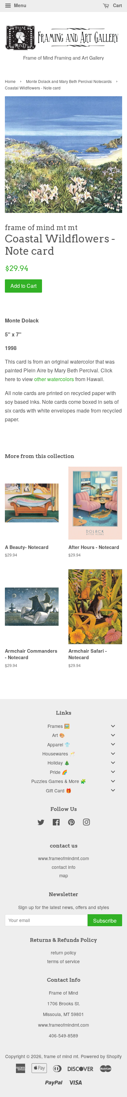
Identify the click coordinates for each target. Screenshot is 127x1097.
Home (10, 81)
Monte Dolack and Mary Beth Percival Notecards (69, 81)
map (63, 875)
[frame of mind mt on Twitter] (41, 823)
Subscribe (105, 920)
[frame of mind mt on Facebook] (56, 823)
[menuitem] (63, 726)
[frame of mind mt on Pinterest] (71, 823)
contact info (64, 867)
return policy (63, 952)
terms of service (63, 961)
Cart (117, 5)
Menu (19, 5)
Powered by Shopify (101, 1056)
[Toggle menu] (113, 725)
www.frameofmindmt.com (63, 858)
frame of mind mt (61, 1056)
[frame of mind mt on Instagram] (86, 823)
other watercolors (54, 379)
